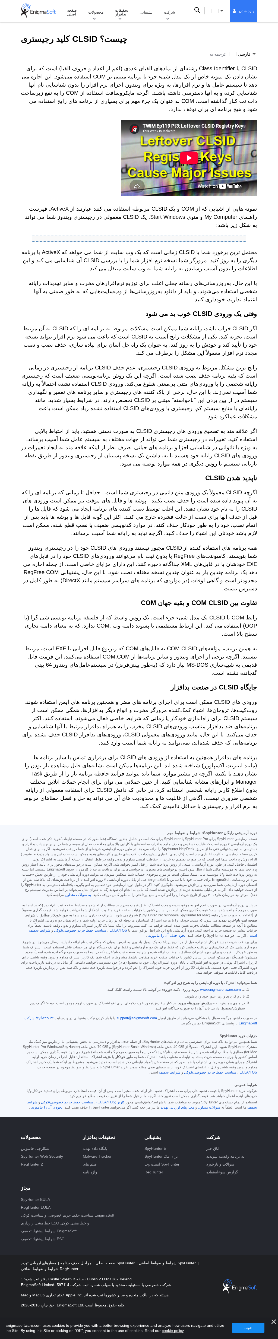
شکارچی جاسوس (35, 1148)
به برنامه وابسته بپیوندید (225, 1156)
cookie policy (173, 1330)
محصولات (96, 12)
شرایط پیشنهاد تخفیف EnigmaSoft (49, 1231)
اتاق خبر (212, 1148)
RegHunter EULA (35, 1207)
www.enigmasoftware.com (220, 990)
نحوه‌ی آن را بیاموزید (46, 1107)
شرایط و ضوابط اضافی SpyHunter (168, 1263)
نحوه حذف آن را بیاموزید (166, 936)
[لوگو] (38, 10)
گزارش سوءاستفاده (222, 1172)
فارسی (222, 11)
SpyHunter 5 (155, 1148)
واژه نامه (90, 1172)
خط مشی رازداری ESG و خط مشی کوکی (55, 1223)
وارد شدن (246, 11)
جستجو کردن (197, 10)
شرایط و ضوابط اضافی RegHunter (49, 1269)
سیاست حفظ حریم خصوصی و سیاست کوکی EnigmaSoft (67, 1215)
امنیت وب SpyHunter (161, 1164)
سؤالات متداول (209, 1107)
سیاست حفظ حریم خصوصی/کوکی (80, 930)
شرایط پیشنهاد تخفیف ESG (43, 1239)
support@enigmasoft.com (136, 1018)
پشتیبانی (146, 12)
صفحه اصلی (72, 12)
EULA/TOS (118, 930)
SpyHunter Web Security (42, 1156)
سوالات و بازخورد (220, 1164)
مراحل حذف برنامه (75, 1263)
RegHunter (153, 1172)
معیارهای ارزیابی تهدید (177, 1107)
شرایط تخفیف (169, 1072)
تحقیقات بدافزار (121, 12)
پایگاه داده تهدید (95, 1148)
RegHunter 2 (32, 1164)
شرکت (169, 12)
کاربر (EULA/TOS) (110, 1102)
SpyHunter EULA (35, 1199)
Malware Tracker (97, 1156)
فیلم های (90, 1164)
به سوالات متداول (78, 895)
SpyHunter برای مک (161, 1156)
